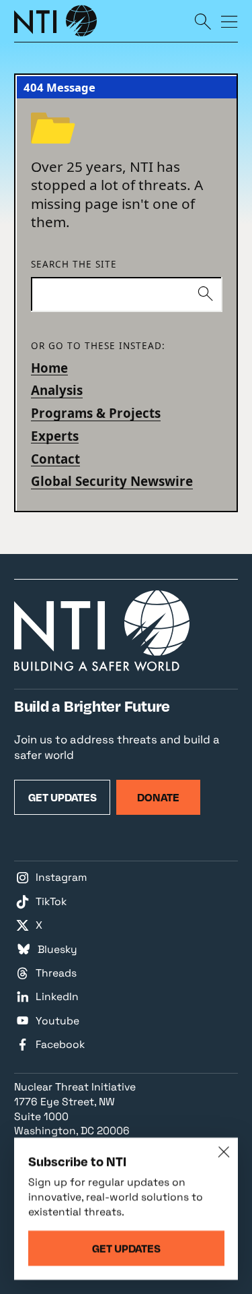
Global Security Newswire (112, 480)
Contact (55, 458)
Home (49, 367)
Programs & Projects (96, 412)
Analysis (57, 389)
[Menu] (229, 21)
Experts (55, 435)
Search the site (74, 264)
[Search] (202, 21)
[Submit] (204, 294)
